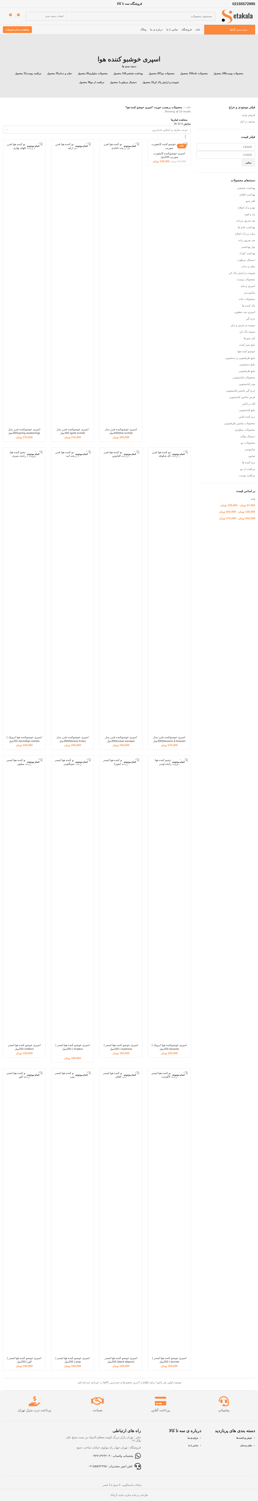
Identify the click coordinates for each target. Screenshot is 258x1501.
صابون (251, 455)
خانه (188, 107)
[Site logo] (237, 16)
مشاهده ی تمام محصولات (17, 29)
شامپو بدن (249, 292)
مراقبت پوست (247, 475)
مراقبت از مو (247, 468)
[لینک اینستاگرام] (14, 3)
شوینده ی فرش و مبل (243, 325)
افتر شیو (250, 200)
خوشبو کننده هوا (246, 351)
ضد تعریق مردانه (245, 220)
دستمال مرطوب (246, 259)
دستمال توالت (247, 436)
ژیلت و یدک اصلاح (245, 233)
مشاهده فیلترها (179, 119)
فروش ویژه (248, 114)
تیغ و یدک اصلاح (246, 207)
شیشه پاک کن (247, 331)
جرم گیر (250, 318)
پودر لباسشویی (247, 383)
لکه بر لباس (248, 403)
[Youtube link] (10, 3)
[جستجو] (29, 16)
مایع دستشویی (247, 364)
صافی (248, 162)
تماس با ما (193, 1445)
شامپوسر (250, 449)
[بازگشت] (129, 50)
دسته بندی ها (129, 66)
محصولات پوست (246, 279)
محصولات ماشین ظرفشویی (239, 423)
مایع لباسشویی (247, 410)
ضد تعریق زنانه (246, 240)
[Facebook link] (24, 3)
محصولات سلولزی (245, 429)
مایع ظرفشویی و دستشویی (240, 357)
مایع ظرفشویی (247, 370)
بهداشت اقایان (247, 194)
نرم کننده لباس (247, 416)
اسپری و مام (248, 285)
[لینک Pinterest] (5, 3)
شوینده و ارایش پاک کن (242, 272)
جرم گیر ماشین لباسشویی (240, 390)
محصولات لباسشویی (244, 377)
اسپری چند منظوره (244, 312)
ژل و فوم (250, 214)
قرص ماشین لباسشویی (242, 397)
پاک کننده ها (248, 305)
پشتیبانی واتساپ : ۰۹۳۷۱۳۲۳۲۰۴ (112, 1455)
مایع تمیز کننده (247, 344)
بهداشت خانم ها (246, 227)
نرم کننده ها (248, 462)
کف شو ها (249, 338)
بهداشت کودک (247, 253)
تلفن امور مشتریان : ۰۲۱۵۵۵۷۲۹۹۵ (110, 1466)
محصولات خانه (247, 299)
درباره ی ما (193, 1438)
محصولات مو (248, 442)
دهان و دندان (248, 266)
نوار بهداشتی (248, 246)
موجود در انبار (247, 121)
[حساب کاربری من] (4, 16)
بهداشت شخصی (246, 187)
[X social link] (19, 3)
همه (253, 498)
